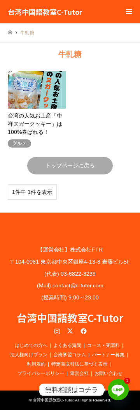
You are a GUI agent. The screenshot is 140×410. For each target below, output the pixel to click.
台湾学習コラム (69, 354)
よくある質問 (67, 345)
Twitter (70, 331)
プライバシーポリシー (41, 373)
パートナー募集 (108, 354)
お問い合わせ (108, 373)
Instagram (57, 331)
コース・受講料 (103, 345)
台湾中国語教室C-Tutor (70, 317)
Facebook (83, 331)
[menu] (128, 11)
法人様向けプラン (28, 354)
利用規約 (36, 364)
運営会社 (79, 373)
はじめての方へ (31, 345)
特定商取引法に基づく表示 (79, 364)
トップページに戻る (70, 165)
